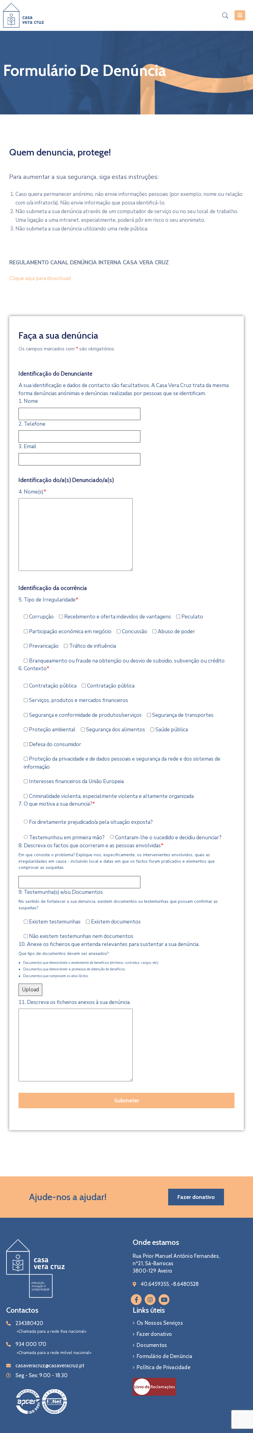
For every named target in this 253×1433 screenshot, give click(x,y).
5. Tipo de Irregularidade (48, 599)
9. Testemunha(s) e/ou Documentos (61, 892)
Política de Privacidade (163, 1367)
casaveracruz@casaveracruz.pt (49, 1365)
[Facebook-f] (136, 1299)
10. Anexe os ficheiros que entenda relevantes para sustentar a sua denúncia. (109, 944)
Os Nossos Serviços (160, 1323)
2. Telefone (32, 423)
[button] (196, 1197)
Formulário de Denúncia (164, 1356)
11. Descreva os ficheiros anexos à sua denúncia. (75, 1002)
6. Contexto (34, 668)
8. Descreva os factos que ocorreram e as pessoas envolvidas (91, 845)
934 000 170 (30, 1344)
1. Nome (28, 401)
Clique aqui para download (40, 278)
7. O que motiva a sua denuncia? (57, 803)
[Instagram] (150, 1299)
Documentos (152, 1345)
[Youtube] (164, 1299)
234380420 (29, 1323)
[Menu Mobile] (239, 15)
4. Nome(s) (32, 491)
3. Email (27, 446)
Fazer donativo (154, 1334)
